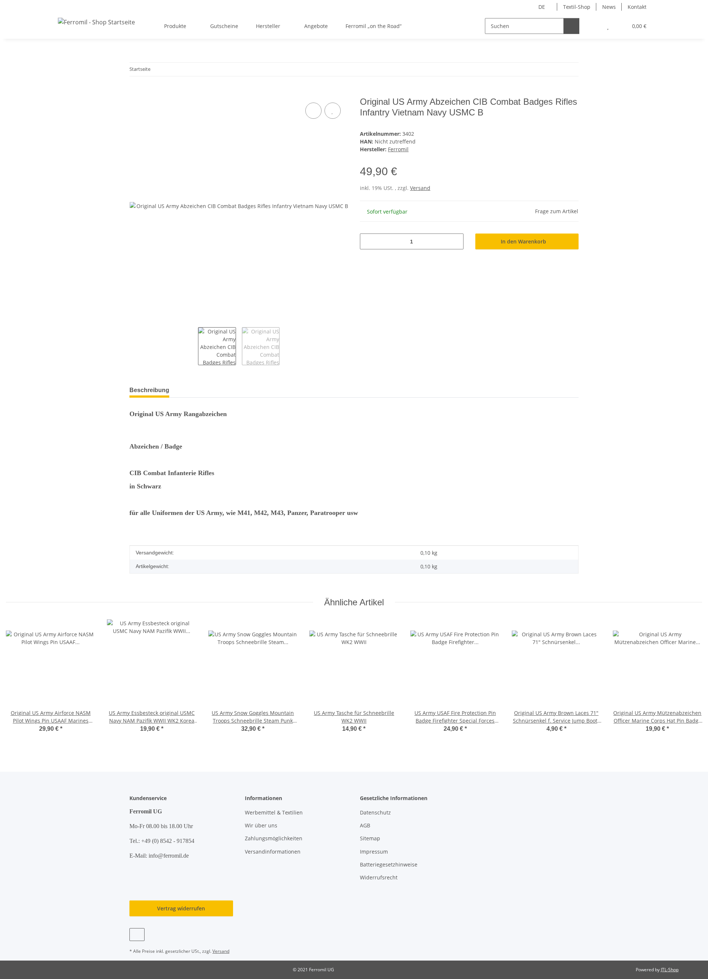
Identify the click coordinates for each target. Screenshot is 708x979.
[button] (593, 26)
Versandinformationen (273, 851)
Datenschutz (375, 812)
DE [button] (541, 6)
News (609, 6)
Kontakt (637, 6)
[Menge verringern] (368, 241)
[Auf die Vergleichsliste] (313, 111)
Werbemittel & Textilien (274, 812)
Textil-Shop (576, 6)
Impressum (374, 851)
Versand (420, 187)
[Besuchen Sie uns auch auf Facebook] (137, 934)
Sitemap (370, 838)
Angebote (316, 26)
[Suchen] (571, 26)
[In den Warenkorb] (135, 93)
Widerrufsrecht (379, 877)
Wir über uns (261, 825)
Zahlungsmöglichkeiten (273, 838)
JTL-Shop (669, 969)
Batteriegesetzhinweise (388, 864)
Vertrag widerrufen (181, 908)
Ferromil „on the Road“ (374, 26)
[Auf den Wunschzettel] (332, 111)
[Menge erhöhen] (455, 241)
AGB (365, 825)
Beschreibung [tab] (149, 390)
